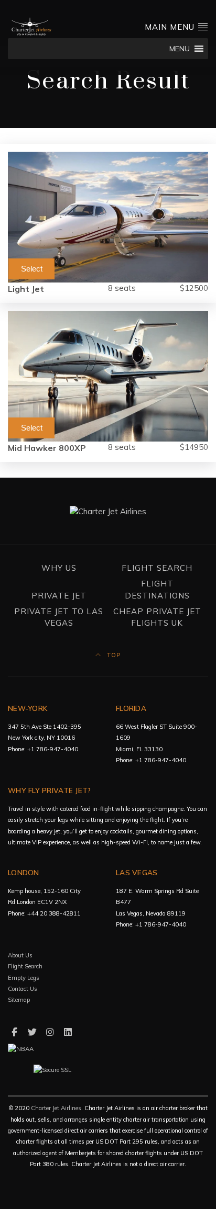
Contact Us (22, 988)
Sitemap (19, 999)
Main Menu (171, 27)
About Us (20, 955)
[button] (179, 48)
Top (113, 655)
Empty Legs (23, 977)
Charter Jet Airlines (56, 1108)
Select (31, 268)
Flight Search (157, 568)
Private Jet (59, 596)
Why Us (59, 568)
